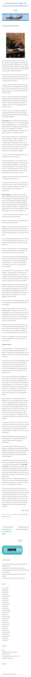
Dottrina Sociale (6, 654)
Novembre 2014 (6, 632)
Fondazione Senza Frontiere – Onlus (11, 656)
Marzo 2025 (5, 590)
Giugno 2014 (5, 638)
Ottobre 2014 (5, 634)
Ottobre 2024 (5, 592)
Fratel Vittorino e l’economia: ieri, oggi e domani (13, 578)
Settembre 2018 (6, 618)
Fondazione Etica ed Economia (9, 652)
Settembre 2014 (6, 636)
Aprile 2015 (4, 628)
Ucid (3, 650)
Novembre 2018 (6, 616)
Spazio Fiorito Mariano (7, 658)
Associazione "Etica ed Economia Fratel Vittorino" (15, 4)
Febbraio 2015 (5, 630)
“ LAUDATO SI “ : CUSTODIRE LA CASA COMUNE (13, 568)
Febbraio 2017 (5, 622)
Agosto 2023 (5, 598)
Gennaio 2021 (5, 608)
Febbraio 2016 (5, 624)
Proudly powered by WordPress (9, 674)
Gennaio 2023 (5, 600)
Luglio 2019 (5, 614)
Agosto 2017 (5, 620)
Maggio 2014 (5, 640)
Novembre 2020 (6, 610)
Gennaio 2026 (5, 588)
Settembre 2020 (6, 612)
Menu (15, 10)
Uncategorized (23, 514)
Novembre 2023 (6, 596)
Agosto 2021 (5, 606)
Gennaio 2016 (5, 626)
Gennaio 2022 (5, 602)
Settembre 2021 (6, 604)
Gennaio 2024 (5, 594)
